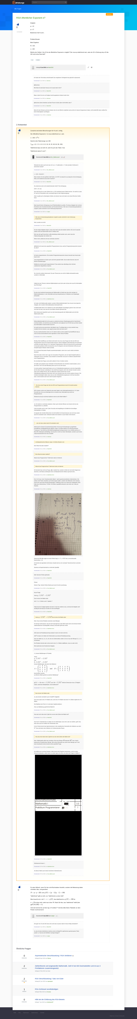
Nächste (109, 14)
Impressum (26, 1012)
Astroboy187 (50, 1002)
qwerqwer (50, 981)
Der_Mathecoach (55, 157)
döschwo (49, 80)
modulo (38, 59)
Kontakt (42, 1012)
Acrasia (49, 992)
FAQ (19, 1012)
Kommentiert (36, 80)
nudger (48, 211)
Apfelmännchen (50, 298)
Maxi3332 (50, 67)
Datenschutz (34, 1012)
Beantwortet (39, 157)
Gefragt (38, 67)
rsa (32, 59)
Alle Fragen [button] (17, 8)
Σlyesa (49, 958)
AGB (15, 1012)
